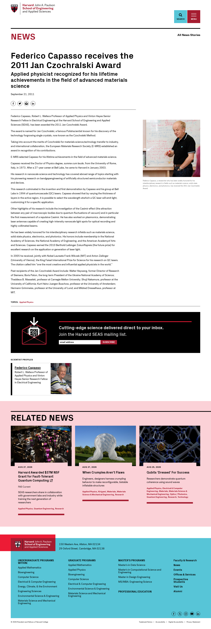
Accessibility (160, 622)
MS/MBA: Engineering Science (135, 581)
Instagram (186, 614)
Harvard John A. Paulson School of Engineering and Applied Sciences (33, 544)
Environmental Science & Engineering (38, 596)
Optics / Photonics (178, 494)
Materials (111, 491)
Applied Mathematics (29, 567)
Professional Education (135, 591)
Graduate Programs (82, 560)
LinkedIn (198, 614)
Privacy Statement (193, 622)
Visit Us (178, 586)
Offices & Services (184, 574)
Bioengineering (26, 572)
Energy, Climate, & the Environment (37, 586)
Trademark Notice (145, 622)
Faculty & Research (185, 560)
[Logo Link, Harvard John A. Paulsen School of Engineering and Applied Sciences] (33, 8)
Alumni (178, 591)
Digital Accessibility (176, 622)
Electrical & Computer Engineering (37, 581)
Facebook (174, 614)
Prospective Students (181, 580)
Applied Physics (26, 302)
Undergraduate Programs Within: (36, 561)
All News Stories (188, 35)
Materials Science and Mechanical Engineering (36, 602)
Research (59, 508)
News (177, 565)
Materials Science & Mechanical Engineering (104, 493)
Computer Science (28, 577)
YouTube (192, 614)
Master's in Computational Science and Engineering (139, 571)
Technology (183, 497)
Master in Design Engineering (134, 577)
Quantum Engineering (44, 508)
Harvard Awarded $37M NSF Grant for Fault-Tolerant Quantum (38, 476)
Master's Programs (131, 560)
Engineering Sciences (29, 591)
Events (178, 569)
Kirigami (102, 491)
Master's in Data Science (131, 565)
